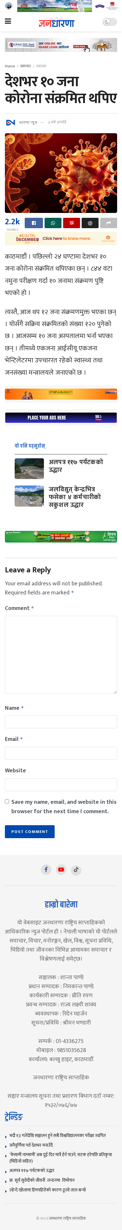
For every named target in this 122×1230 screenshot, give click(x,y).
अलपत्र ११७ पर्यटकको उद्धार (76, 466)
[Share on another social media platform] (108, 223)
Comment (19, 608)
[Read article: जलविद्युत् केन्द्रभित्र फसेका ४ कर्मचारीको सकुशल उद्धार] (29, 496)
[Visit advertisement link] (61, 6)
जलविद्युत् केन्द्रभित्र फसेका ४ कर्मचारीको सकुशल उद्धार (75, 497)
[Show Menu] (8, 21)
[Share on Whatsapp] (53, 223)
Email (14, 739)
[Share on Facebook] (34, 223)
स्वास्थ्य (41, 66)
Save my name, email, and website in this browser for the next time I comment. (63, 807)
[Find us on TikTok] (76, 870)
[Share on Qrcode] (71, 223)
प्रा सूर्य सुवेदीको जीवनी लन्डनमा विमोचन (42, 1180)
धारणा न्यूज (28, 122)
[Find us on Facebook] (46, 869)
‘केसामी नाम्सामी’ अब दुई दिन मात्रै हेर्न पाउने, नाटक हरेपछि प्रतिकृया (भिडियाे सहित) (60, 1158)
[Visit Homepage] (57, 22)
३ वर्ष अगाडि (57, 122)
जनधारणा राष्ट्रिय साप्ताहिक (67, 1218)
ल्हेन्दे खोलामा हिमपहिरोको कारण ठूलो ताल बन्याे (47, 1190)
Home (10, 66)
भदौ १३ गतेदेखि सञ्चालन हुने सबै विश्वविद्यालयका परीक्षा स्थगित (57, 1135)
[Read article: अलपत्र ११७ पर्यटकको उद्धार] (29, 468)
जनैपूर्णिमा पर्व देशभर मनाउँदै (31, 1145)
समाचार (25, 66)
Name (14, 708)
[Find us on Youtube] (61, 869)
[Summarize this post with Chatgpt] (90, 223)
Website (15, 770)
